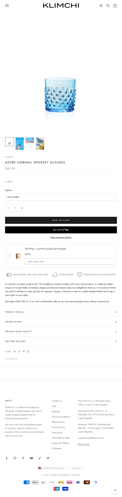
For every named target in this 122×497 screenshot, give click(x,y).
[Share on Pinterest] (23, 351)
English (76, 468)
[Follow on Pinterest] (23, 458)
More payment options (61, 237)
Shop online (83, 444)
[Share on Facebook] (15, 351)
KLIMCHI (9, 156)
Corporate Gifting (60, 443)
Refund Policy (58, 422)
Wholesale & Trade (61, 437)
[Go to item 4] (40, 143)
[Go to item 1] (9, 141)
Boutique (56, 411)
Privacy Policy (58, 427)
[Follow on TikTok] (39, 458)
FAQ (54, 406)
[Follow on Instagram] (15, 458)
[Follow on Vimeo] (48, 458)
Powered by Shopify (69, 475)
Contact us (57, 400)
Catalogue (56, 448)
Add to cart (61, 220)
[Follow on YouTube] (31, 458)
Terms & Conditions (61, 416)
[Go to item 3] (29, 140)
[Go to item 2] (19, 143)
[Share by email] (28, 351)
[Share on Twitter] (19, 351)
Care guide (57, 432)
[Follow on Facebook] (6, 458)
